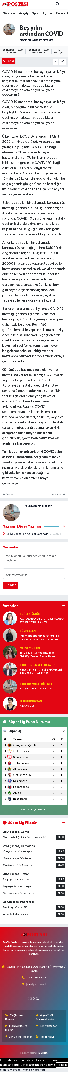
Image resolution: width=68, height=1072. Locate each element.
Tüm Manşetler (48, 1026)
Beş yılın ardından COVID (36, 688)
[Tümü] (63, 605)
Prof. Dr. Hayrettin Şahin (37, 665)
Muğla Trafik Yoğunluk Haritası (45, 1017)
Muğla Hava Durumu (14, 1017)
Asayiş (23, 13)
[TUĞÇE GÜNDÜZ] (10, 618)
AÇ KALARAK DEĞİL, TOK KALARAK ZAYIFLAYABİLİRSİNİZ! (42, 620)
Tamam (62, 1064)
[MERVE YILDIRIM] (10, 652)
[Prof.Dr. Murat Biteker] (9, 29)
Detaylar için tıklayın (34, 809)
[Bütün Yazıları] (63, 526)
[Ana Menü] (62, 4)
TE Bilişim (42, 1052)
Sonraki (57, 494)
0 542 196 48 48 (36, 977)
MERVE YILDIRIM (30, 648)
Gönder (10, 585)
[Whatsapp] (31, 998)
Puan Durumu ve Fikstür (16, 1028)
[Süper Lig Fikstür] (63, 822)
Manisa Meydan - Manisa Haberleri (22, 1069)
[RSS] (37, 998)
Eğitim (47, 13)
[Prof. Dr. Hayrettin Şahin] (10, 669)
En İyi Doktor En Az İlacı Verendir (27, 533)
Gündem (9, 13)
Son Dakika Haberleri (20, 1036)
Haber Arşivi (47, 1036)
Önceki (9, 494)
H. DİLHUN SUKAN (31, 701)
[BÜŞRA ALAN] (10, 635)
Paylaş (10, 61)
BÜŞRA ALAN (28, 631)
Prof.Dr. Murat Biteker (37, 40)
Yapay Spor (27, 705)
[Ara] (57, 4)
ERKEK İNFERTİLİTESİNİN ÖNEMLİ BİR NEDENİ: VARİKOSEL (41, 671)
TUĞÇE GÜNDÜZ (30, 614)
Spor (35, 13)
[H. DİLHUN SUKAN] (10, 703)
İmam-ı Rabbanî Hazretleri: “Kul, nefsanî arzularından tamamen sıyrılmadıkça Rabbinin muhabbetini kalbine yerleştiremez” (40, 638)
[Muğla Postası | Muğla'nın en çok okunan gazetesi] (15, 4)
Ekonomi (62, 13)
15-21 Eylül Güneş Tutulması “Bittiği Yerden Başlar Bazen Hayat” (38, 655)
